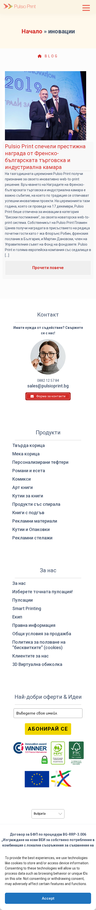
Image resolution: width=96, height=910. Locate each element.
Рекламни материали (34, 521)
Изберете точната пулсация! (42, 591)
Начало (31, 31)
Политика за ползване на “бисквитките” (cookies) (38, 644)
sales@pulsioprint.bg (48, 385)
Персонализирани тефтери (40, 462)
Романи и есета (28, 470)
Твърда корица (28, 445)
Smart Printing (26, 608)
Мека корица (26, 453)
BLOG (50, 56)
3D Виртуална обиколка (37, 664)
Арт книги (22, 487)
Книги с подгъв (28, 512)
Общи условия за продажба (41, 633)
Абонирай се (48, 729)
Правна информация (33, 625)
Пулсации (22, 600)
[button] (86, 8)
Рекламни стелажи (32, 537)
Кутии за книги (27, 495)
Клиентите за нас (30, 655)
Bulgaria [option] (40, 814)
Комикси (21, 479)
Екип (17, 616)
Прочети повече (48, 267)
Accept (48, 898)
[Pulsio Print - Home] (19, 7)
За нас (19, 583)
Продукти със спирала (36, 504)
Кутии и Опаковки (31, 529)
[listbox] (48, 814)
